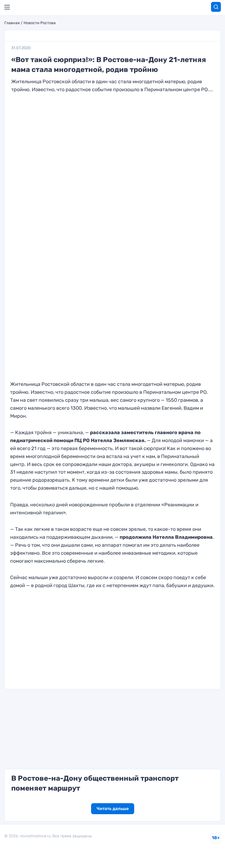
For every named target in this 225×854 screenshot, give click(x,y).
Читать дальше (113, 808)
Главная (12, 23)
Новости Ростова (40, 23)
